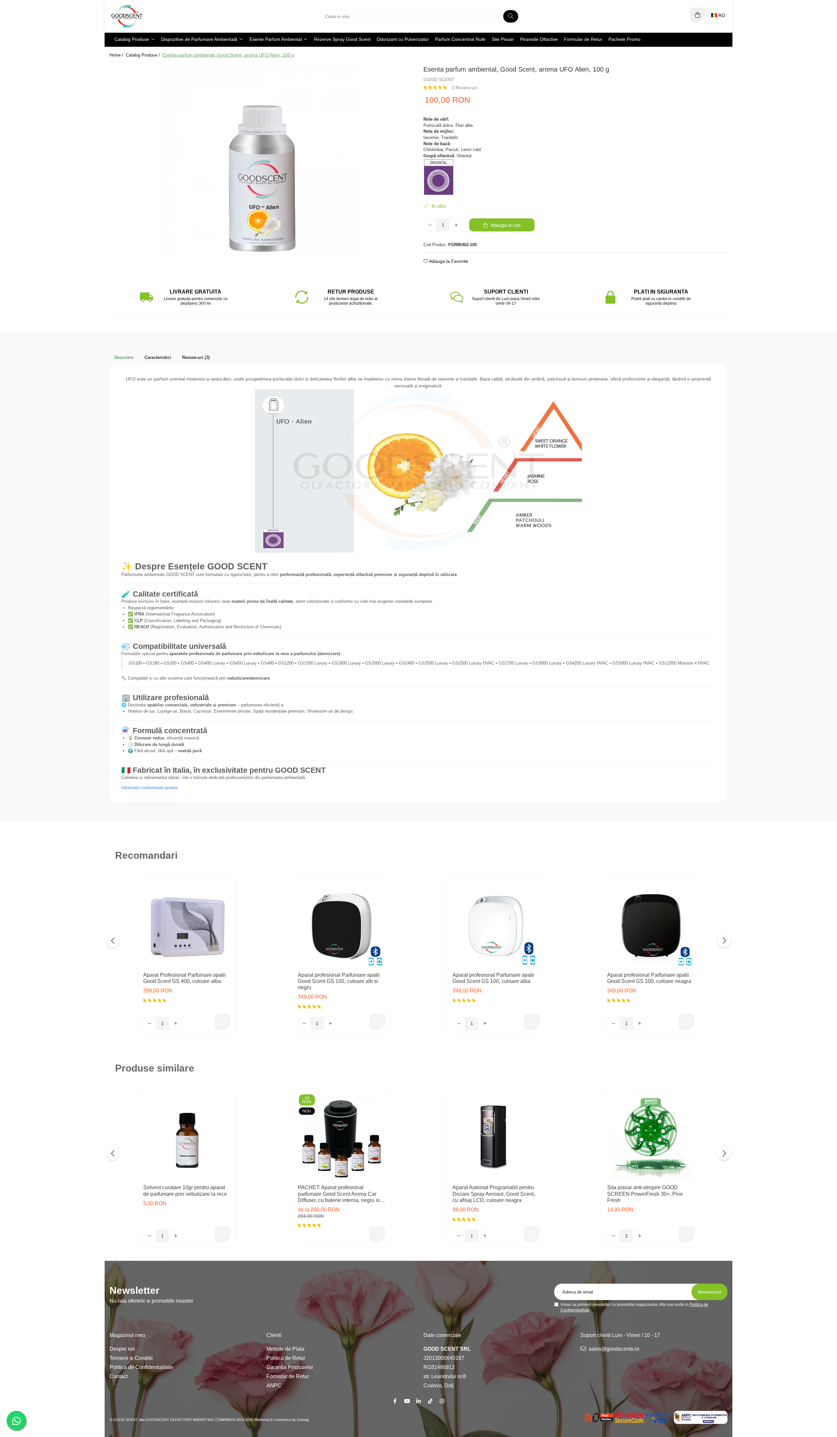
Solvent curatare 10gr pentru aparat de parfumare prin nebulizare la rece (185, 1190)
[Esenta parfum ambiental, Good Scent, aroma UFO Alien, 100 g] (262, 161)
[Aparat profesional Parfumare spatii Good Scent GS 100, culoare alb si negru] (341, 925)
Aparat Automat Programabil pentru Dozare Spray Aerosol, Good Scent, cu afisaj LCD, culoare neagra (494, 1194)
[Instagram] (442, 1401)
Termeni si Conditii (131, 1358)
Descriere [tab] (123, 357)
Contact (119, 1376)
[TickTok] (430, 1401)
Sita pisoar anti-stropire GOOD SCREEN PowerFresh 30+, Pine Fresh (645, 1194)
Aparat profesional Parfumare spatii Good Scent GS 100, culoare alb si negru (339, 981)
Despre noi (122, 1349)
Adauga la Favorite (448, 261)
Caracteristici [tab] (158, 357)
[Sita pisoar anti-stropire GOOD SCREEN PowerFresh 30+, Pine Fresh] (651, 1137)
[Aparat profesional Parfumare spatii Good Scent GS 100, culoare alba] (496, 925)
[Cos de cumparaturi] (697, 15)
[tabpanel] (262, 161)
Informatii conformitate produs (149, 787)
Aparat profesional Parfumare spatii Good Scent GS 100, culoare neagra (649, 978)
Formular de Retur (583, 39)
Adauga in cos (505, 225)
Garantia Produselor (289, 1367)
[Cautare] (510, 16)
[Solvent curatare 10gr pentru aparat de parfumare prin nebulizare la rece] (187, 1137)
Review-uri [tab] (196, 357)
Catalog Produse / (143, 55)
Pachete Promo (624, 39)
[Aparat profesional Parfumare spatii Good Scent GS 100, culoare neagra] (651, 925)
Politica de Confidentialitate (141, 1367)
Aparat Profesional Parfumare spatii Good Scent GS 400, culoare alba (184, 978)
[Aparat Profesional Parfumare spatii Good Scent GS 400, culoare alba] (187, 925)
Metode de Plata (285, 1349)
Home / (117, 55)
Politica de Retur (285, 1358)
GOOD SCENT (438, 79)
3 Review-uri (464, 87)
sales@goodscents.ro (613, 1349)
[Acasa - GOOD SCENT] (150, 16)
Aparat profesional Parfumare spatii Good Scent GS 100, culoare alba (493, 978)
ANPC (274, 1385)
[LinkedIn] (418, 1401)
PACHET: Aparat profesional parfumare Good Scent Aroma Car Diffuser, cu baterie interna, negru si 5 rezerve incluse (341, 1194)
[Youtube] (406, 1401)
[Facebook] (395, 1401)
